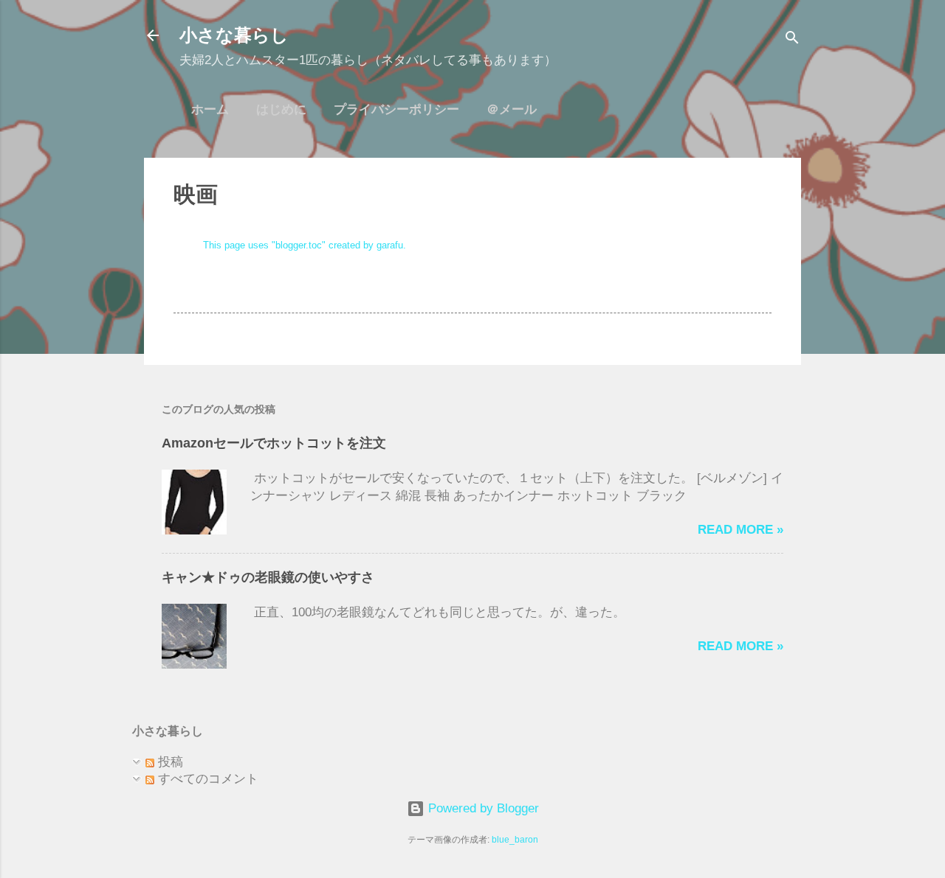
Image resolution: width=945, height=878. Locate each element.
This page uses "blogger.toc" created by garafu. (304, 245)
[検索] (792, 40)
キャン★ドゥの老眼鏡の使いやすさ (268, 577)
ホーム (210, 109)
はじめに (281, 109)
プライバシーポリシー (396, 109)
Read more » (740, 530)
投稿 (168, 762)
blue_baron (515, 840)
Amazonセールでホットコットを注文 (274, 443)
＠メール (512, 109)
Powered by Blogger (482, 808)
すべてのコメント (206, 779)
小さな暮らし (234, 35)
